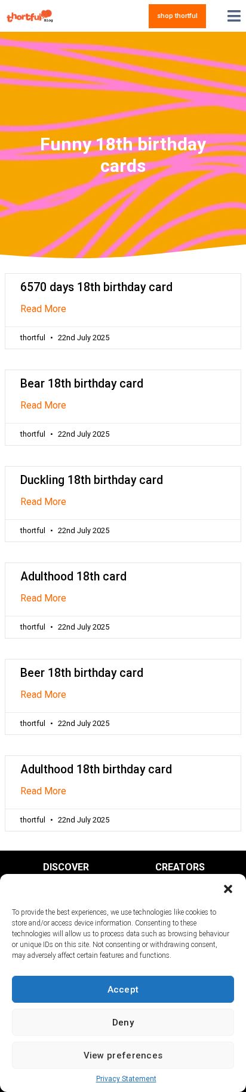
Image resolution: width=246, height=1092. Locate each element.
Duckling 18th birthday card (91, 480)
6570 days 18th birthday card (96, 287)
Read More (43, 308)
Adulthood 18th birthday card (96, 769)
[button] (228, 889)
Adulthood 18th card (73, 576)
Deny (123, 1022)
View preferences (123, 1055)
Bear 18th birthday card (81, 384)
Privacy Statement (126, 1079)
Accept (123, 989)
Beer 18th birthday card (81, 673)
